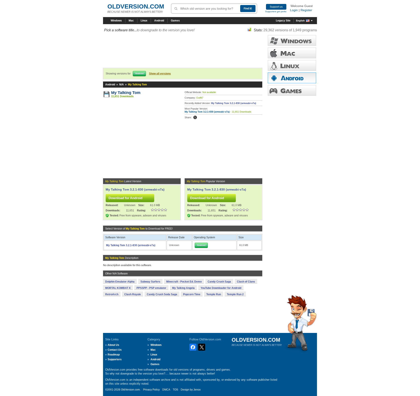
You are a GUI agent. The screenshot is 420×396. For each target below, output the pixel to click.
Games (175, 20)
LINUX (292, 65)
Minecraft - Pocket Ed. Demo (184, 281)
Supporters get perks (275, 11)
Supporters (115, 359)
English (300, 20)
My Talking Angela (183, 288)
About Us (113, 344)
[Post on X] (195, 117)
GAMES (292, 90)
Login (294, 10)
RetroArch (111, 294)
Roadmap (114, 354)
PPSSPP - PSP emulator (151, 288)
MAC (292, 53)
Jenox (197, 389)
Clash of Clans (246, 281)
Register (306, 10)
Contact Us (115, 349)
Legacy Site (283, 20)
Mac (131, 20)
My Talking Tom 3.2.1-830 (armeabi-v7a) (233, 103)
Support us (276, 6)
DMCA (166, 389)
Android (159, 20)
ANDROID (292, 77)
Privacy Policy (151, 389)
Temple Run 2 (235, 294)
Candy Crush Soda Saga (162, 294)
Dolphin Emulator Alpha (120, 281)
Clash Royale (132, 294)
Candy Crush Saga (219, 281)
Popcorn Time (191, 294)
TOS (175, 389)
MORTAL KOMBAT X (118, 288)
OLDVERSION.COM (135, 6)
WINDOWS (292, 40)
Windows (116, 20)
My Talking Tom (125, 92)
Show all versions (160, 73)
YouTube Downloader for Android (221, 288)
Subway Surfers (150, 281)
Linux (144, 20)
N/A (121, 84)
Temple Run (213, 294)
